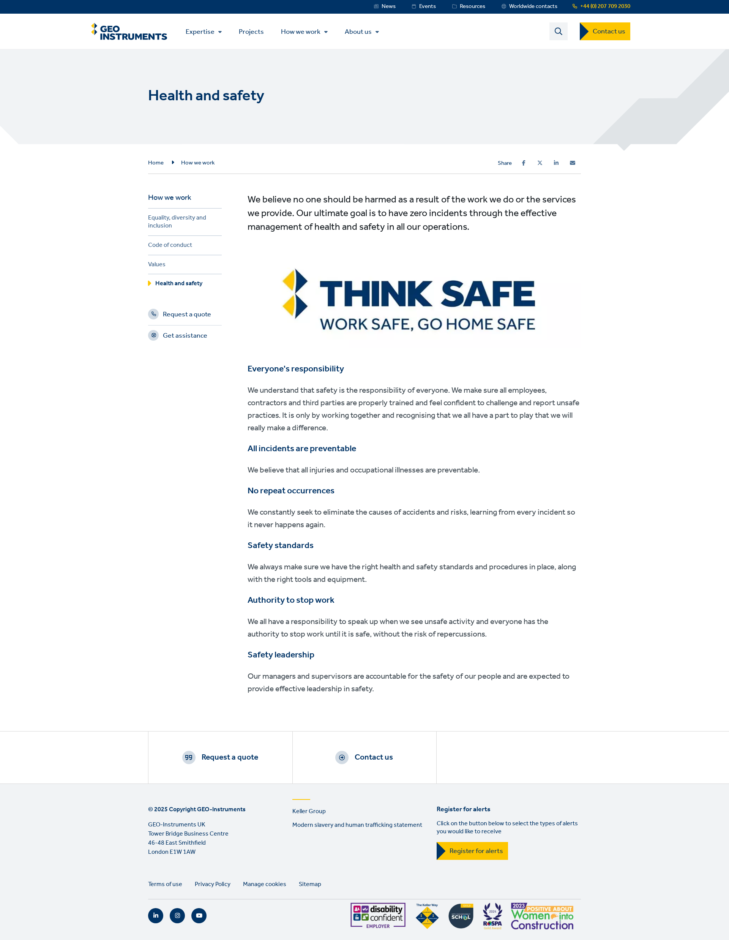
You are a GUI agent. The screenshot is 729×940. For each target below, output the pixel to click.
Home (156, 163)
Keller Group (309, 811)
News (389, 6)
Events (427, 6)
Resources (472, 6)
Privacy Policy (212, 884)
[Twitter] (540, 162)
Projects (251, 31)
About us (358, 31)
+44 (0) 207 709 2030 (605, 6)
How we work (300, 31)
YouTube (199, 915)
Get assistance (185, 337)
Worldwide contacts (533, 6)
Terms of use (165, 884)
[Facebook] (523, 162)
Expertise (200, 31)
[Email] (572, 162)
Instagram (177, 915)
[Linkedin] (556, 162)
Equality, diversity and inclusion (177, 223)
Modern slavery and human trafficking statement (357, 825)
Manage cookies (264, 884)
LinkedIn (155, 915)
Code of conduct (170, 246)
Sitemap (310, 884)
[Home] (129, 31)
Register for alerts (476, 851)
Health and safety (178, 284)
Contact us (609, 31)
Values (157, 265)
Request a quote (187, 315)
